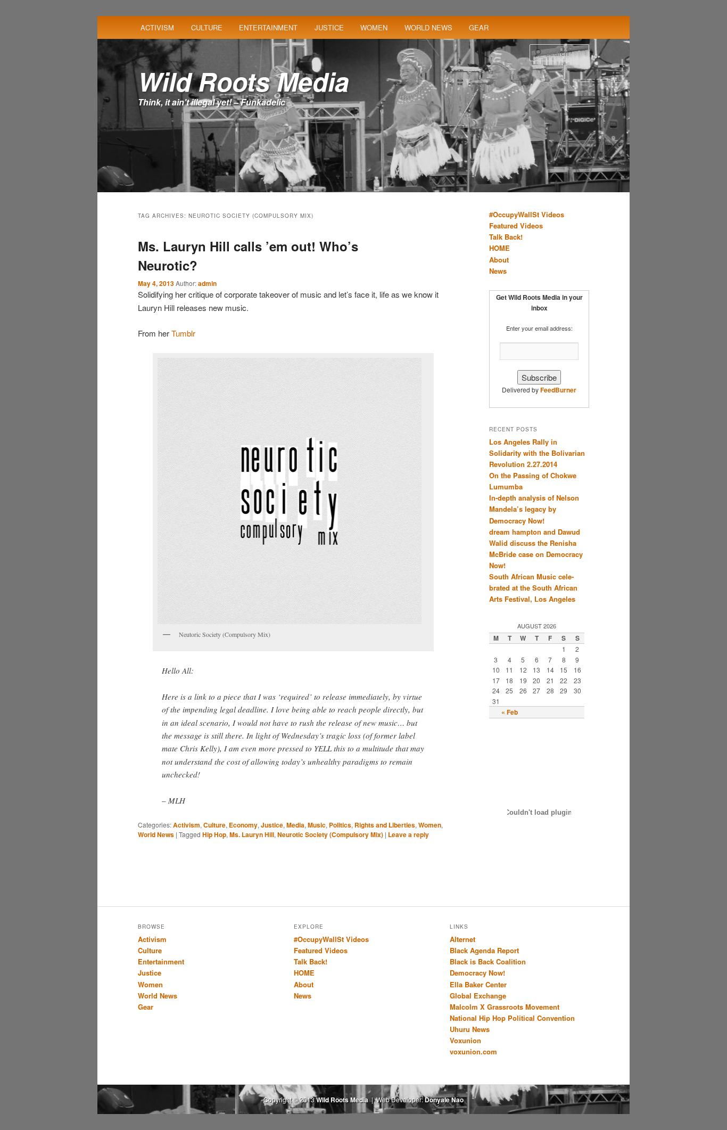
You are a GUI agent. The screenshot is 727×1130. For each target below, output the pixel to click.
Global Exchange (478, 995)
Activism (157, 27)
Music (317, 825)
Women (373, 27)
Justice (329, 27)
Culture (206, 27)
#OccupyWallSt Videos (526, 214)
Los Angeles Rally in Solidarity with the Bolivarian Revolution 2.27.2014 (537, 453)
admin (207, 283)
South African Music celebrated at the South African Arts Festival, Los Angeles (533, 587)
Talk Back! (506, 237)
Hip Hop (214, 834)
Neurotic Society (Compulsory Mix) (330, 834)
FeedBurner (558, 390)
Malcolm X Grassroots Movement (504, 1007)
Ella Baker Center (478, 984)
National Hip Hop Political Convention (512, 1018)
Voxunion (465, 1040)
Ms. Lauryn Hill (251, 834)
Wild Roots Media (243, 81)
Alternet (462, 939)
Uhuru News (470, 1029)
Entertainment (268, 27)
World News (428, 27)
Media (295, 825)
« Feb (509, 712)
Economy (243, 825)
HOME (499, 248)
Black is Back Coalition (488, 961)
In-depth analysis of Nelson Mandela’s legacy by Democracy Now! (534, 509)
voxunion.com (473, 1051)
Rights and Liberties (384, 825)
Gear (479, 27)
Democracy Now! (477, 973)
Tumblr (183, 333)
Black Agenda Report (484, 950)
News (498, 271)
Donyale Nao (444, 1099)
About (499, 260)
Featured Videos (516, 225)
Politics (340, 825)
